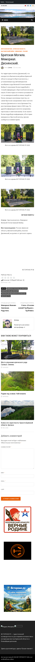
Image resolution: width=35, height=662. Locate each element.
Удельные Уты (6, 296)
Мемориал (18, 51)
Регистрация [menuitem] (10, 2)
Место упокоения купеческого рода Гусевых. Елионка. (14, 363)
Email (3, 481)
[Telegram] (30, 6)
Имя (3, 473)
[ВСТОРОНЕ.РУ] (17, 13)
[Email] (33, 6)
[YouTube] (25, 6)
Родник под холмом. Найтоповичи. (13, 394)
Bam (12, 659)
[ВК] (28, 6)
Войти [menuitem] (2, 2)
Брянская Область (19, 49)
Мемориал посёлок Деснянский (17, 288)
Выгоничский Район (7, 51)
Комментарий (6, 447)
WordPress (6, 659)
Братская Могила (6, 49)
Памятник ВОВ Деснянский (10, 291)
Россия (25, 51)
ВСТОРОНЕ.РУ (21, 657)
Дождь (10, 67)
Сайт (2, 489)
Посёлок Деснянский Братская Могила (14, 293)
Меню (6, 20)
